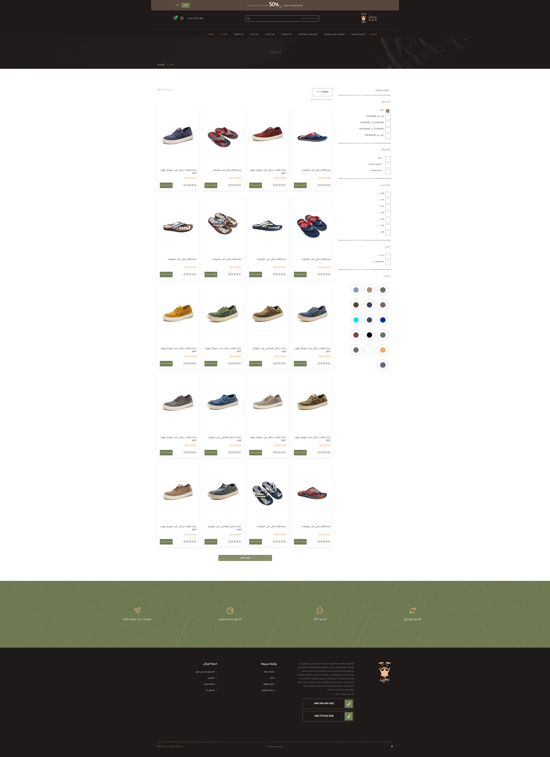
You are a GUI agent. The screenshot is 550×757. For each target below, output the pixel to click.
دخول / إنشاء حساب (195, 18)
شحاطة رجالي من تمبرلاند (316, 170)
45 (381, 226)
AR (185, 5)
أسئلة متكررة (209, 684)
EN (177, 5)
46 (381, 232)
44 (381, 219)
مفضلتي (211, 678)
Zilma (166, 747)
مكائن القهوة (268, 684)
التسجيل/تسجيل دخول (205, 672)
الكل (382, 110)
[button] (175, 18)
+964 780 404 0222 (324, 703)
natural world (375, 164)
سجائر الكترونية (268, 690)
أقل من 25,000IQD (375, 116)
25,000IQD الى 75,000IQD (372, 123)
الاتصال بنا (210, 690)
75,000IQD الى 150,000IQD (371, 129)
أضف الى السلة (300, 185)
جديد (380, 255)
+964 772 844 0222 (324, 716)
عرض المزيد (245, 558)
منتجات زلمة (269, 672)
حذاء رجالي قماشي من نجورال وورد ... (269, 350)
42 (381, 206)
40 (381, 193)
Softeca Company (276, 747)
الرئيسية (161, 65)
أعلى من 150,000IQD (374, 135)
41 (381, 200)
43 (381, 213)
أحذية (272, 678)
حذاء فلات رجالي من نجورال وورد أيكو (268, 172)
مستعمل (378, 262)
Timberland (376, 171)
